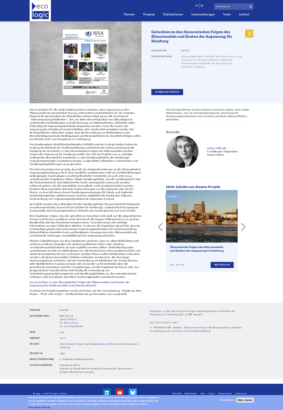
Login (211, 393)
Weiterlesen (222, 265)
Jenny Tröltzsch (68, 319)
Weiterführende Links (164, 323)
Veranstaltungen (203, 14)
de (202, 6)
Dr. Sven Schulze (69, 323)
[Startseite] (40, 10)
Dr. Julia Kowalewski (71, 326)
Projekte (149, 14)
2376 (62, 353)
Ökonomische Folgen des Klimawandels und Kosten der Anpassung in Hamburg (197, 248)
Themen (129, 14)
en (196, 6)
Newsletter (191, 393)
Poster (87, 291)
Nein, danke (245, 400)
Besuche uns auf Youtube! (120, 393)
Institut (244, 14)
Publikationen (173, 14)
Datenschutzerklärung (39, 408)
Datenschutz (225, 393)
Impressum (241, 393)
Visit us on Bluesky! (133, 393)
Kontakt (176, 393)
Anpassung (66, 365)
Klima (77, 365)
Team (227, 14)
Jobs (202, 393)
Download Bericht (167, 92)
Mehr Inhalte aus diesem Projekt (193, 186)
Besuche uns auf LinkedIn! (107, 393)
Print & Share (249, 34)
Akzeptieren (226, 400)
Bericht (185, 51)
